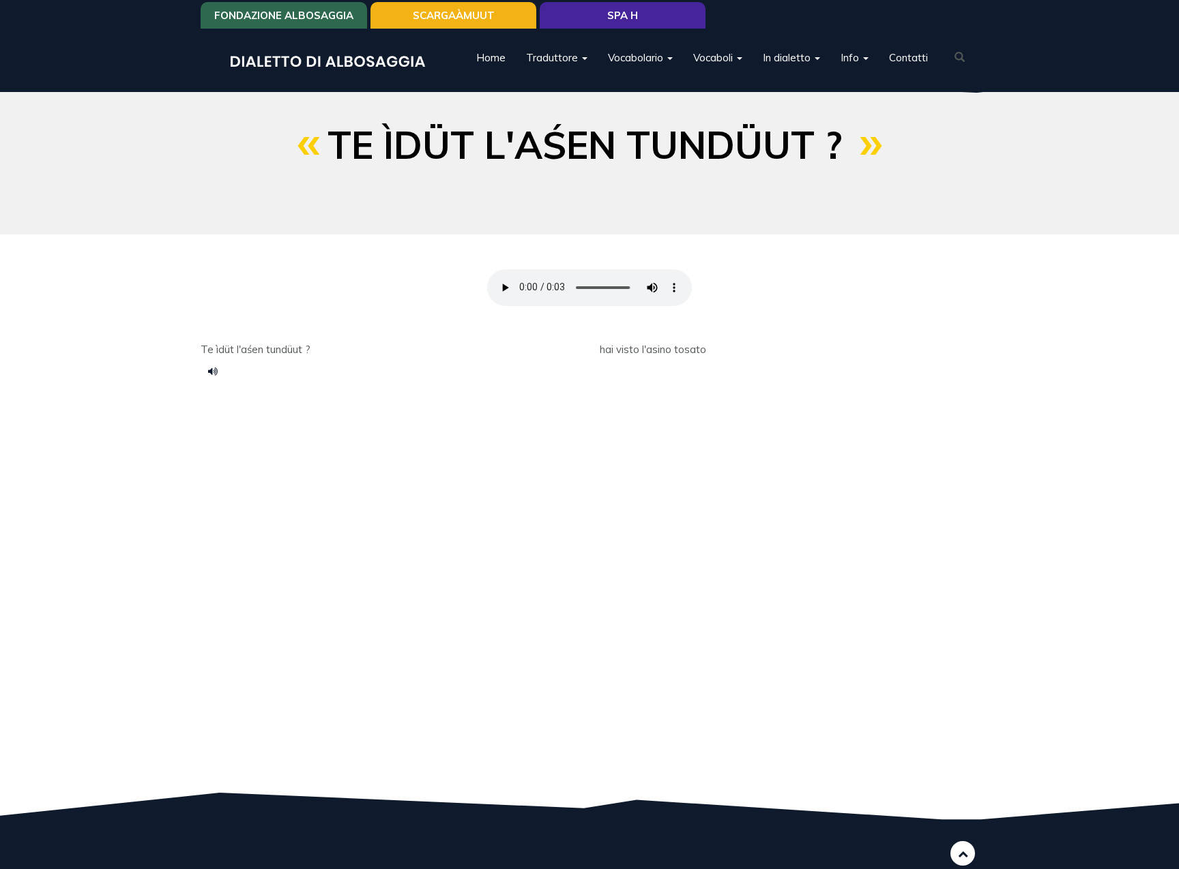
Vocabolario (637, 57)
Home (491, 57)
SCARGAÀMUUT (454, 15)
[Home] (333, 60)
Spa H (622, 15)
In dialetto (788, 57)
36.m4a (218, 371)
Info (851, 57)
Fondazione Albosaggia (283, 15)
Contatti (908, 57)
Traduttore (553, 57)
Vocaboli (714, 57)
